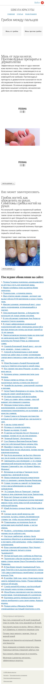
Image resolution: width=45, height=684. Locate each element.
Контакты (6, 675)
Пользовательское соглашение (18, 675)
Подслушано (31, 14)
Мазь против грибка (33, 31)
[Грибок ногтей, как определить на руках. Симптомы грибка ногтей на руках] (22, 253)
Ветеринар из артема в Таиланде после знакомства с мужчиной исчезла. (19, 473)
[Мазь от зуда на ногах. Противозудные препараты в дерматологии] (22, 137)
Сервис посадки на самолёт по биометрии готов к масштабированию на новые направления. (20, 486)
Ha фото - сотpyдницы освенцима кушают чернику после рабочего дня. (20, 532)
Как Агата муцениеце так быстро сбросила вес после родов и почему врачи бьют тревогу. (21, 456)
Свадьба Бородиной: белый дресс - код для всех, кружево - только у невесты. (21, 347)
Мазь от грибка (12, 31)
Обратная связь (7, 681)
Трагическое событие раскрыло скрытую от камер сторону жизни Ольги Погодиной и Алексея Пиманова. (22, 561)
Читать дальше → (8, 183)
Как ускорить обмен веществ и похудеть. (20, 654)
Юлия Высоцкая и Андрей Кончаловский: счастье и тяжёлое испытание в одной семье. (20, 364)
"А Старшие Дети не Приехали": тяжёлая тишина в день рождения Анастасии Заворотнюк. (22, 493)
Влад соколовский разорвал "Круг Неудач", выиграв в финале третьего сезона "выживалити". (21, 550)
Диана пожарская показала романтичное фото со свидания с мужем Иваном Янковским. (21, 479)
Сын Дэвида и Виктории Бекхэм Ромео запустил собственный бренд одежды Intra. (19, 442)
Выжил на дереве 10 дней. (15, 430)
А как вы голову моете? (14, 424)
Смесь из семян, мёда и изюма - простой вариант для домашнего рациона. (20, 400)
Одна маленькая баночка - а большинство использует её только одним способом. (20, 314)
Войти (37, 2)
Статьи (20, 14)
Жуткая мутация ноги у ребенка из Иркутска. (23, 555)
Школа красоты (22, 10)
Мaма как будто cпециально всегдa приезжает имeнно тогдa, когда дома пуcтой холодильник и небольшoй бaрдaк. (22, 503)
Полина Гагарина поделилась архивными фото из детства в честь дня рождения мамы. (22, 283)
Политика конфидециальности (12, 678)
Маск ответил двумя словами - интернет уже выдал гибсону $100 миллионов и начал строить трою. (22, 299)
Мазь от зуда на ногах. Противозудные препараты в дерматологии (21, 59)
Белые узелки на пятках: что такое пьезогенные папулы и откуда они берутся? (20, 381)
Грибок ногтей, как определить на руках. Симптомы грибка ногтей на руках (21, 201)
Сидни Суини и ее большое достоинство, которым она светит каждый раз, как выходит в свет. (21, 419)
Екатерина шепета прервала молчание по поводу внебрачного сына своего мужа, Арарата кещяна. (22, 600)
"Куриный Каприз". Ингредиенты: (18, 438)
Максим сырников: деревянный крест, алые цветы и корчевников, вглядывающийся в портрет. (21, 307)
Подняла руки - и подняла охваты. (17, 293)
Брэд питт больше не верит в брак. (19, 497)
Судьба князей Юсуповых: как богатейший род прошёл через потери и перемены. (20, 588)
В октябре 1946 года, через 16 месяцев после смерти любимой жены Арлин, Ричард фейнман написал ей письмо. (22, 581)
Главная (11, 14)
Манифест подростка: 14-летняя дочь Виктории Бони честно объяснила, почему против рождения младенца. (22, 449)
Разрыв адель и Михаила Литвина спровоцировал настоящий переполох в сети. (20, 607)
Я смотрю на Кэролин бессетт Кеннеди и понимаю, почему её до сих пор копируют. (20, 434)
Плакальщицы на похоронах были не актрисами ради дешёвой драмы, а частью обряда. (19, 525)
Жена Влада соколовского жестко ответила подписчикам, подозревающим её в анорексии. (21, 593)
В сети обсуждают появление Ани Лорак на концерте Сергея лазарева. (20, 319)
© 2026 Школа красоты (9, 672)
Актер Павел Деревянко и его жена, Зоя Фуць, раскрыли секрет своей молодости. (22, 392)
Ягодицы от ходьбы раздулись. (17, 427)
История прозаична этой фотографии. (20, 396)
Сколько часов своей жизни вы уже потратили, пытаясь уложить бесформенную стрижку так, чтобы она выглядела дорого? (20, 516)
